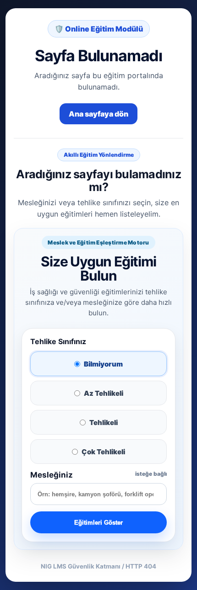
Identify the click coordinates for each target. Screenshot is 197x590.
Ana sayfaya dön (98, 113)
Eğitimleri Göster (98, 522)
